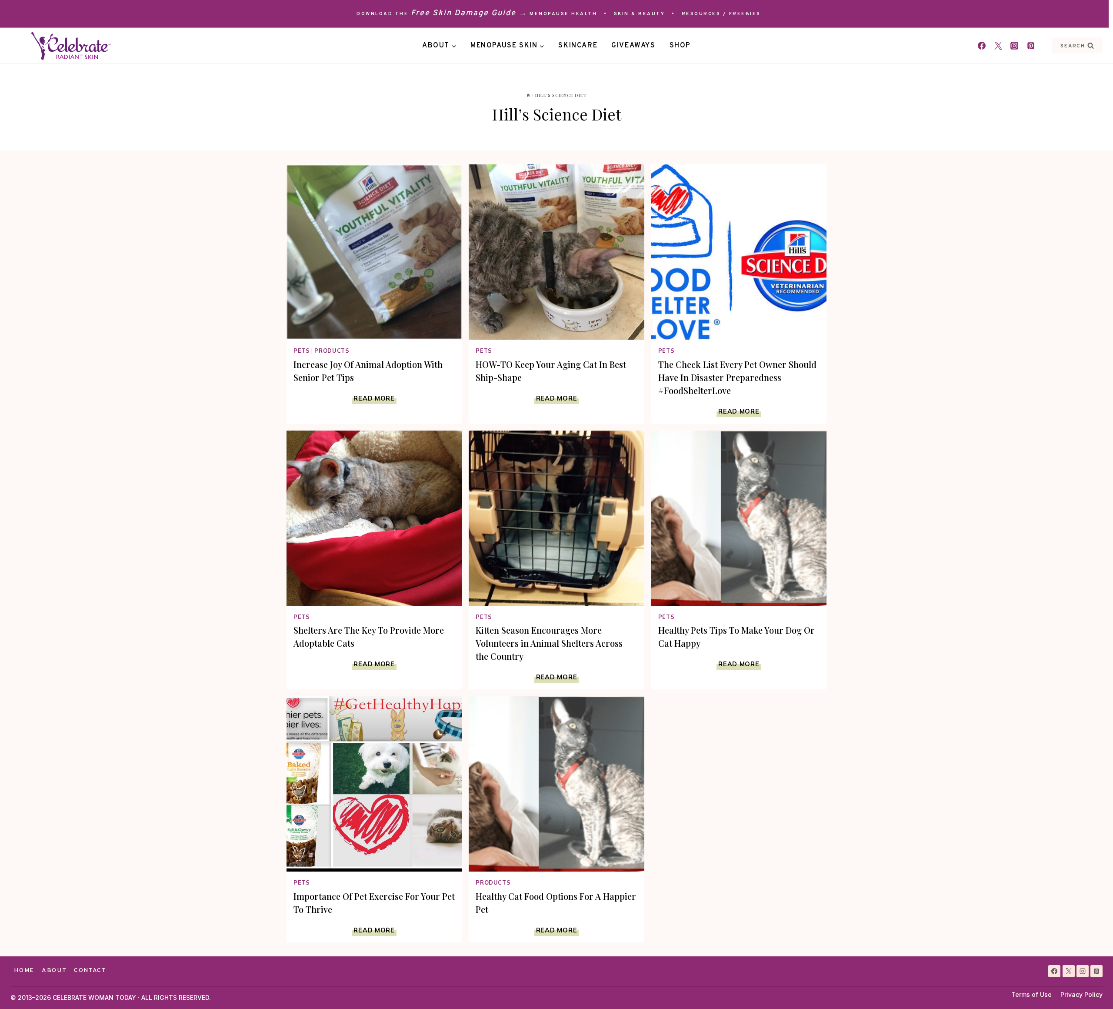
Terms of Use (1031, 994)
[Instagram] (1014, 45)
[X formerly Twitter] (998, 45)
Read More (374, 398)
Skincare (577, 45)
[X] (1069, 971)
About (54, 970)
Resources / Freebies (721, 14)
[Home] (528, 95)
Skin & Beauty (639, 14)
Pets (301, 350)
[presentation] (374, 252)
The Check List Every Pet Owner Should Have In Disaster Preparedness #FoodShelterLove (737, 377)
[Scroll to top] (1090, 986)
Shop (680, 45)
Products (331, 350)
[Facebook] (982, 45)
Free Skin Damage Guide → (469, 13)
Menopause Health (563, 14)
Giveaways (633, 45)
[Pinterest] (1031, 45)
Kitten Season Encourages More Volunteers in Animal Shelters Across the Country (549, 643)
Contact (90, 970)
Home (24, 970)
